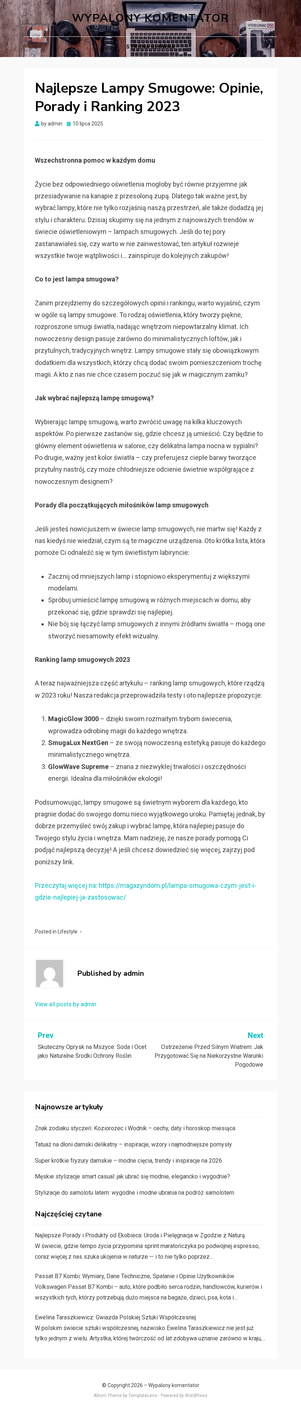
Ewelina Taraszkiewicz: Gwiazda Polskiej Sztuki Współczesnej (115, 1317)
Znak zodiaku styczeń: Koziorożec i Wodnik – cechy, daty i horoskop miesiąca (135, 1128)
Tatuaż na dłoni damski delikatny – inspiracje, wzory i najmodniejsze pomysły (133, 1144)
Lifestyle (67, 932)
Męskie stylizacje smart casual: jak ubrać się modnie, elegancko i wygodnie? (132, 1176)
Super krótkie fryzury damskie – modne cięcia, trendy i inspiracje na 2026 (128, 1160)
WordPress (196, 1395)
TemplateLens (142, 1395)
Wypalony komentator (150, 18)
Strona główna (150, 47)
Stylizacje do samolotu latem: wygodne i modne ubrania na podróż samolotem (134, 1192)
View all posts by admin (65, 1004)
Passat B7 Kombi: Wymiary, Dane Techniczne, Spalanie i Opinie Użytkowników (134, 1276)
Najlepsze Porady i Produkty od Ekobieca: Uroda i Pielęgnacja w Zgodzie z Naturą (140, 1235)
